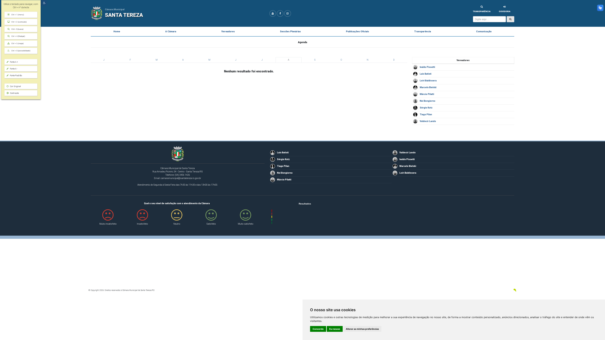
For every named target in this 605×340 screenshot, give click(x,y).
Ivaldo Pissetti (427, 67)
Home (116, 31)
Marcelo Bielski (427, 87)
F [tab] (130, 60)
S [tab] (315, 60)
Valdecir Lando (427, 121)
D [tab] (394, 60)
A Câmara (170, 31)
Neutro (176, 224)
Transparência (481, 11)
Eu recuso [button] (334, 329)
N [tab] (367, 60)
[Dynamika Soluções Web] (515, 290)
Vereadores (228, 31)
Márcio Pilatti (426, 94)
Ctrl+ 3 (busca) (15, 29)
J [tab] (103, 60)
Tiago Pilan (425, 114)
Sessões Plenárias (290, 31)
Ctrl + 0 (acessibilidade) (18, 51)
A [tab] (183, 60)
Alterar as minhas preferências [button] (362, 329)
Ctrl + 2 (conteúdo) (16, 22)
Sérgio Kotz (425, 107)
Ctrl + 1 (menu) (15, 15)
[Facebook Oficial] (280, 13)
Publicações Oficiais (357, 31)
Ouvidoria (504, 11)
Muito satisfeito (245, 224)
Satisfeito (211, 224)
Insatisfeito (142, 224)
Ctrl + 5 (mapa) (15, 43)
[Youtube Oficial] (272, 13)
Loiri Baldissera (428, 80)
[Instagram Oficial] (287, 13)
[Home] (96, 13)
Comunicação (484, 31)
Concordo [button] (318, 329)
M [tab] (157, 60)
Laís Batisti (425, 74)
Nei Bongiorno (427, 101)
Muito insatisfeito (108, 224)
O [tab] (341, 60)
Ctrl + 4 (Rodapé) (16, 36)
